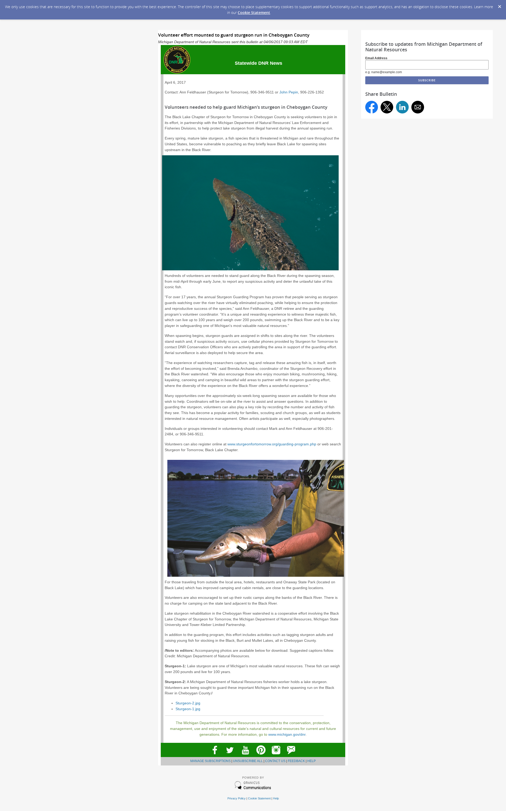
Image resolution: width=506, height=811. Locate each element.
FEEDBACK (296, 761)
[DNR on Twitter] (230, 756)
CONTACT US (275, 761)
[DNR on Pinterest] (260, 756)
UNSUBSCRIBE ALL (248, 761)
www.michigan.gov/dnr (286, 735)
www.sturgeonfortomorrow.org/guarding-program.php (271, 444)
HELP (311, 761)
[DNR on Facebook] (214, 756)
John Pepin (288, 92)
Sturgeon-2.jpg (188, 703)
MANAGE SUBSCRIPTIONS (210, 761)
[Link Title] (245, 756)
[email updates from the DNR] (291, 756)
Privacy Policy (236, 798)
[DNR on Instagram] (276, 756)
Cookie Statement (254, 12)
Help (276, 798)
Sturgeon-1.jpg (188, 709)
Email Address (376, 58)
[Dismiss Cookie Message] (499, 5)
